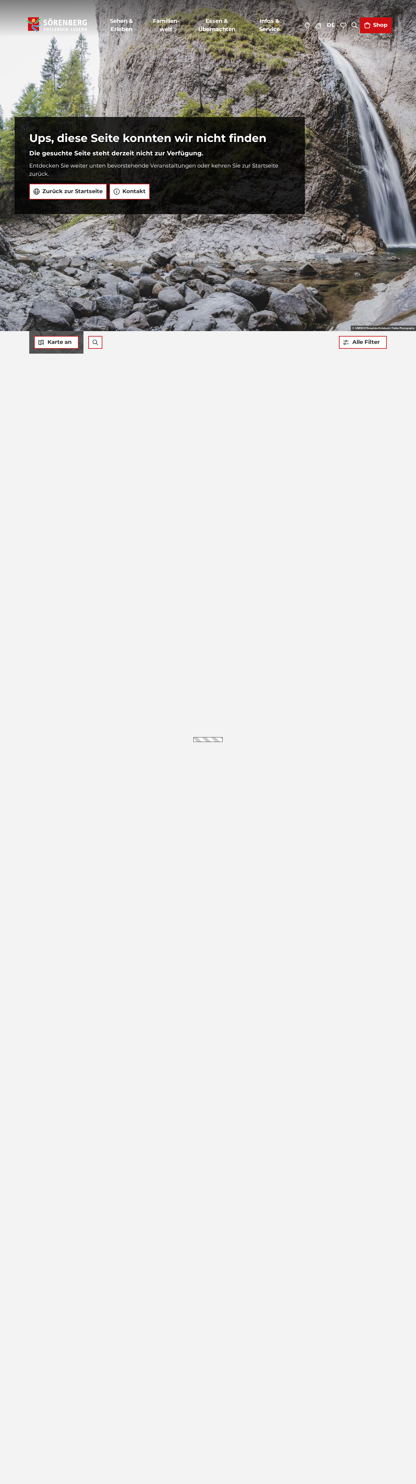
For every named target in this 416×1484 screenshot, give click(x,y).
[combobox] (95, 342)
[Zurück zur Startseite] (55, 25)
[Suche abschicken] (95, 342)
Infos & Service (269, 25)
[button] (363, 342)
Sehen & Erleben (121, 25)
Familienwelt (166, 25)
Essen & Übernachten (216, 25)
